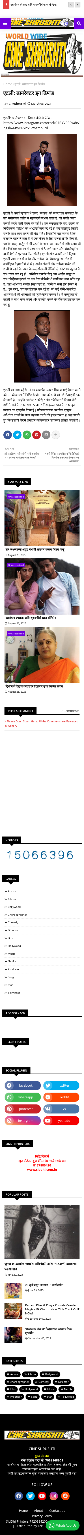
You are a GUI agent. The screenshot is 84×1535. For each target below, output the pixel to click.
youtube (64, 1120)
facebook (25, 1085)
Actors (12, 891)
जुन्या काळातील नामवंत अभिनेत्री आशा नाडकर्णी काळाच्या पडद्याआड (41, 1266)
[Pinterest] (36, 435)
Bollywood (14, 907)
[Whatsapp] (27, 435)
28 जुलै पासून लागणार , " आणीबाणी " (44, 1285)
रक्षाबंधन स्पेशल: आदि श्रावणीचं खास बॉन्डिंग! (33, 4)
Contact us (57, 1510)
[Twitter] (17, 435)
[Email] (46, 435)
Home (7, 84)
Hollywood (14, 946)
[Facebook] (7, 435)
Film (10, 938)
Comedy (13, 922)
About (38, 1510)
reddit (64, 1097)
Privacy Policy (42, 1516)
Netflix (12, 961)
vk (64, 1109)
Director (13, 930)
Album (12, 899)
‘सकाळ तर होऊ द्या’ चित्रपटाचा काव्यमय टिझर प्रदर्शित (48, 1331)
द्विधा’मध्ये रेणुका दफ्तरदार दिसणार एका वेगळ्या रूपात (34, 686)
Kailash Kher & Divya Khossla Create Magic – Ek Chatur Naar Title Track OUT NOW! (52, 1309)
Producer (13, 969)
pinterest (26, 1109)
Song (11, 977)
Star (10, 985)
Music (11, 954)
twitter (64, 1085)
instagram (25, 1120)
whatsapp (25, 1097)
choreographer (17, 915)
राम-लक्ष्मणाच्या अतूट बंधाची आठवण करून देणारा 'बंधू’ (35, 549)
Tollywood (14, 993)
